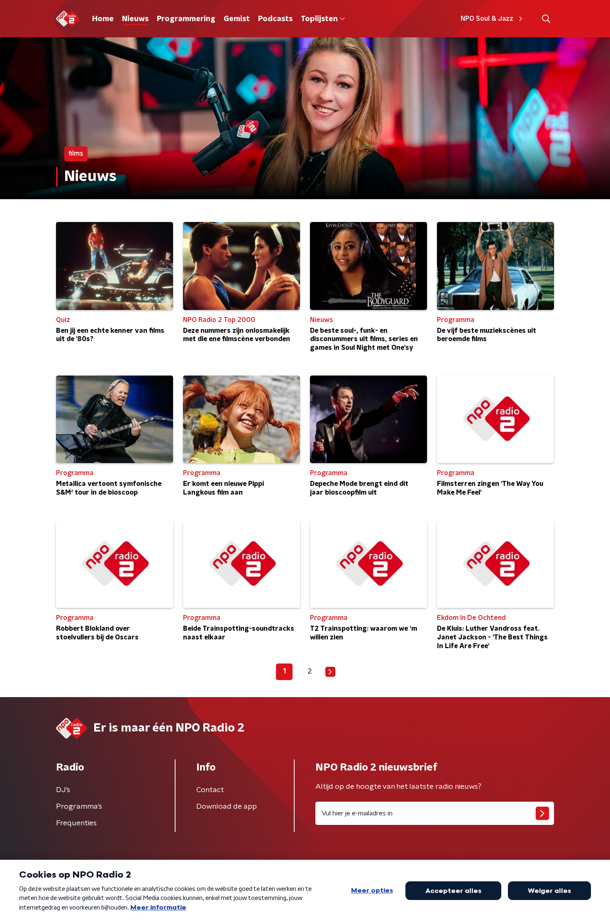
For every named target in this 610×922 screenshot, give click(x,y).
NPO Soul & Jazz (487, 18)
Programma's (79, 806)
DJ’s (63, 790)
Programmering (186, 19)
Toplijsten (319, 19)
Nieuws (135, 19)
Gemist (237, 19)
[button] (546, 19)
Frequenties (76, 823)
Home (103, 19)
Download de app (226, 806)
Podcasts (275, 19)
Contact (210, 790)
